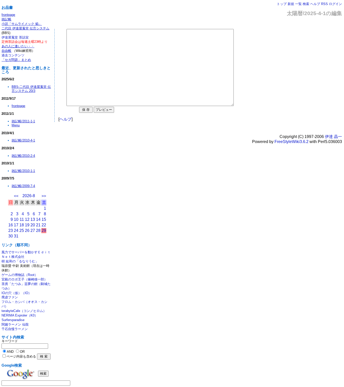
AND (10, 352)
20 (32, 225)
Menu (16, 125)
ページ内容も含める (21, 356)
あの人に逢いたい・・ (18, 46)
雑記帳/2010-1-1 (23, 171)
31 (16, 236)
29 (44, 230)
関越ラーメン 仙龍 (15, 324)
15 (44, 219)
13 (32, 219)
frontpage (8, 15)
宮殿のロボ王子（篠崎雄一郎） (24, 279)
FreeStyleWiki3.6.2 (291, 141)
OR (22, 352)
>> (44, 196)
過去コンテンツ (13, 55)
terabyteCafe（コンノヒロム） (24, 311)
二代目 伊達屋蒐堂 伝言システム (25, 28)
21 (38, 225)
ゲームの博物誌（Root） (20, 275)
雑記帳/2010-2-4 (23, 156)
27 (32, 230)
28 (38, 230)
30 (10, 236)
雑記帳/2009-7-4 (23, 186)
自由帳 (6, 51)
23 (10, 230)
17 (16, 225)
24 (16, 230)
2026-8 (28, 196)
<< (16, 196)
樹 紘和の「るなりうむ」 (20, 261)
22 (44, 225)
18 (21, 225)
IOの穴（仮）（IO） (16, 293)
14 (38, 219)
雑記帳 (6, 19)
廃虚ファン (10, 297)
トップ (282, 4)
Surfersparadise (13, 320)
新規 (291, 4)
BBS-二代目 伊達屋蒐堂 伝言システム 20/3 (31, 89)
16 (10, 225)
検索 (306, 4)
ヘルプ (315, 4)
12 (27, 219)
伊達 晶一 (333, 136)
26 (27, 230)
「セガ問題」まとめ (16, 60)
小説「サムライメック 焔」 (22, 24)
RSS (324, 4)
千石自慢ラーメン (15, 329)
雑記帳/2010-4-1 (23, 140)
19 (27, 225)
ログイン (335, 4)
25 (21, 230)
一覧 (298, 4)
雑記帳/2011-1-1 (23, 121)
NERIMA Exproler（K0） (20, 315)
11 (22, 219)
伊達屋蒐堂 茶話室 (15, 37)
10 (16, 219)
